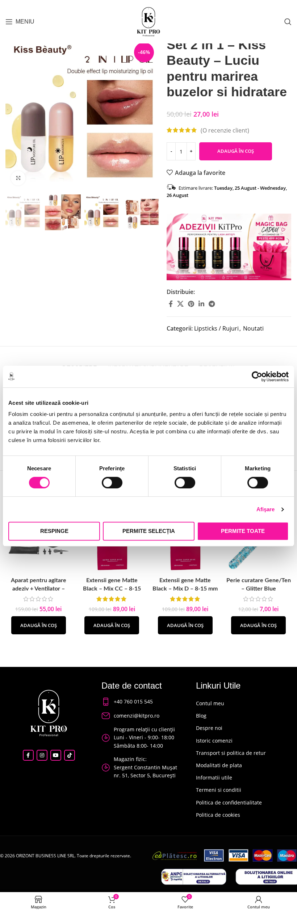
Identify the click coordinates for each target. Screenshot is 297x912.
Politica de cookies (218, 814)
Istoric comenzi (214, 740)
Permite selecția (148, 531)
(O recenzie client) (225, 130)
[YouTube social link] (55, 755)
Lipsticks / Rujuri (216, 328)
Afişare (265, 509)
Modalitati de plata (219, 765)
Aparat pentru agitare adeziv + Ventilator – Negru (38, 588)
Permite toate (243, 531)
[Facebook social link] (171, 303)
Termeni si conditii (218, 789)
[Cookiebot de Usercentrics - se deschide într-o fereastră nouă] (257, 376)
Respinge (54, 531)
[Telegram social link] (211, 303)
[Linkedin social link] (201, 303)
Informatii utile (214, 777)
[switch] (112, 482)
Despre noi (209, 727)
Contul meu (210, 703)
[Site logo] (148, 21)
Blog (201, 715)
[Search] (288, 21)
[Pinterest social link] (191, 303)
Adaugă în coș (235, 151)
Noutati (253, 328)
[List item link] (141, 701)
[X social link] (180, 303)
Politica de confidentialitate (229, 802)
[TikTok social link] (69, 755)
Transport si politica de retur (231, 752)
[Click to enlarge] (18, 178)
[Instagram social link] (42, 755)
